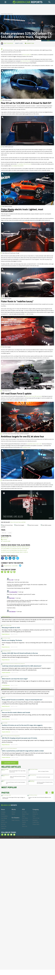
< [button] (46, 793)
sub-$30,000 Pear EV (25, 61)
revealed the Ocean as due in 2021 (34, 444)
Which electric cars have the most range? (15, 678)
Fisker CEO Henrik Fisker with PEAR (17, 522)
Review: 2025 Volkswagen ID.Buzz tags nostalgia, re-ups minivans (17, 771)
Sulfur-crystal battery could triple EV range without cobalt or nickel (23, 750)
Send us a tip (5, 537)
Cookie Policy (36, 822)
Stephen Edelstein (6, 672)
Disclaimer (35, 820)
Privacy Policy (36, 824)
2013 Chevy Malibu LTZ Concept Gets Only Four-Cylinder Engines (15, 548)
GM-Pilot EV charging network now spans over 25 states (19, 738)
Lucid (26, 314)
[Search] (49, 2)
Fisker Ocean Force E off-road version (34, 396)
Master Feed (25, 814)
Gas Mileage (4, 818)
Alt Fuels (3, 824)
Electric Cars (10, 13)
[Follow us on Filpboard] (14, 572)
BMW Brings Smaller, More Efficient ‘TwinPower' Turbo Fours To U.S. (15, 547)
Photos (13, 812)
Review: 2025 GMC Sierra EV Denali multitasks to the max (20, 653)
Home (2, 13)
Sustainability (4, 816)
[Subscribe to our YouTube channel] (11, 572)
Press (34, 816)
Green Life (24, 826)
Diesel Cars (3, 826)
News (5, 13)
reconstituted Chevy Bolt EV (17, 166)
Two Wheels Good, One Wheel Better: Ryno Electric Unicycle (14, 550)
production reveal (26, 447)
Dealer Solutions (16, 820)
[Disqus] (27, 595)
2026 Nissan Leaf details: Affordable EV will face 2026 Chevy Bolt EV (27, 684)
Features (3, 828)
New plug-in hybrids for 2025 (11, 627)
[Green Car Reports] (27, 2)
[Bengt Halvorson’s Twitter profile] (19, 566)
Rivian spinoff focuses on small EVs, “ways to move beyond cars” (22, 699)
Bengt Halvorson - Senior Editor (11, 566)
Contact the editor (6, 541)
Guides (23, 824)
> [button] (52, 793)
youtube (9, 532)
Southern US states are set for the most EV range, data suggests (22, 725)
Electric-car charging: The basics (12, 640)
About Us (35, 812)
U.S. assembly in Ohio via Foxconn (24, 164)
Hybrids (3, 820)
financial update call (27, 55)
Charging (3, 812)
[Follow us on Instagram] (8, 572)
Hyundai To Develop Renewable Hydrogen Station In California (14, 552)
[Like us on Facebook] (2, 572)
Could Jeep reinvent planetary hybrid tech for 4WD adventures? (21, 666)
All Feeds (24, 812)
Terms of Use (36, 818)
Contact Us (35, 814)
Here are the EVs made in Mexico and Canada (16, 712)
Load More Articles (9, 763)
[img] (2, 558)
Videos (13, 814)
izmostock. (37, 837)
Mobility (3, 814)
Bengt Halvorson (8, 43)
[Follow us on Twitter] (5, 572)
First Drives (25, 818)
